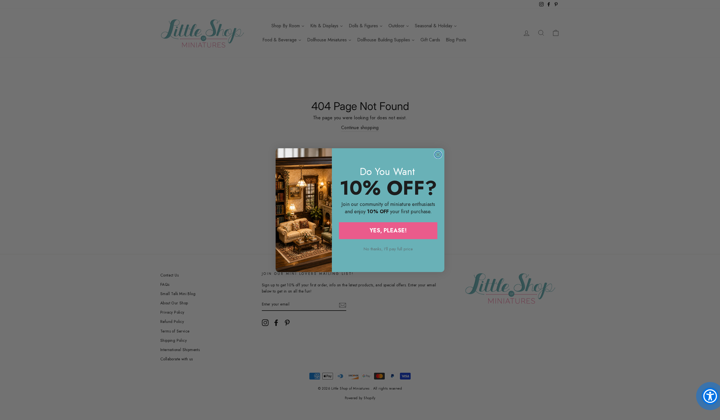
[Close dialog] (438, 154)
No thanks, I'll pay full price (388, 249)
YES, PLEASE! (388, 230)
